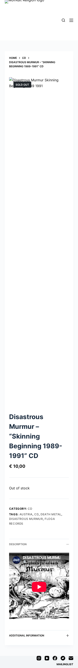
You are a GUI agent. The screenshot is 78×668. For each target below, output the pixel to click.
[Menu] (71, 20)
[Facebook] (55, 658)
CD (30, 508)
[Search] (63, 20)
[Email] (71, 658)
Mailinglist (65, 664)
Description (18, 544)
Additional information (26, 635)
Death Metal (51, 514)
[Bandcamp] (63, 658)
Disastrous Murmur (26, 519)
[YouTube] (47, 658)
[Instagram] (39, 658)
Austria (26, 514)
